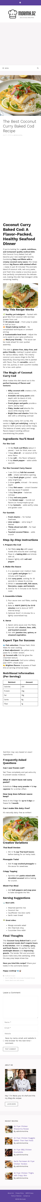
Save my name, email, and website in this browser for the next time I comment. (20, 1040)
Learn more (11, 1104)
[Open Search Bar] (38, 68)
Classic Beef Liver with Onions (14, 980)
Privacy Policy (20, 1193)
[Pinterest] (20, 2)
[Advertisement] (20, 43)
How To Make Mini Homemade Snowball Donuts (20, 978)
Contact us (26, 1196)
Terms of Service (16, 1196)
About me (11, 1193)
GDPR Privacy (29, 1193)
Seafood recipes (10, 976)
